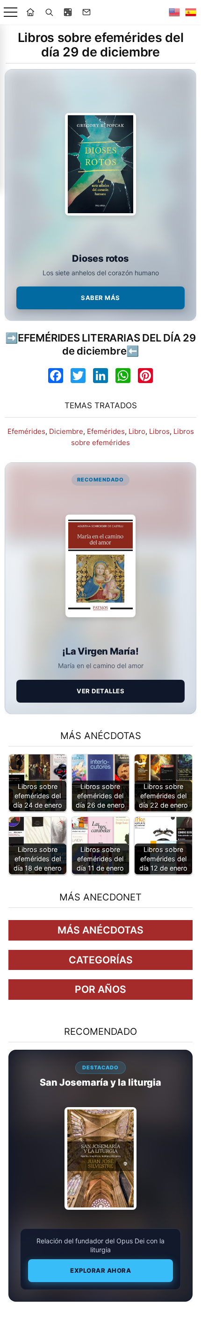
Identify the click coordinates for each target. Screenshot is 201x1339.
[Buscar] (49, 12)
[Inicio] (30, 12)
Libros (159, 431)
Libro (137, 431)
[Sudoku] (68, 12)
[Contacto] (86, 12)
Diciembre (66, 431)
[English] (174, 12)
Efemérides (26, 431)
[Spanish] (190, 12)
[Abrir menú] (10, 12)
